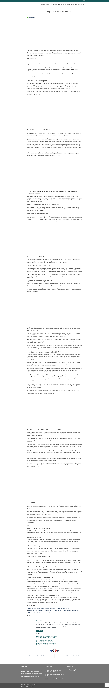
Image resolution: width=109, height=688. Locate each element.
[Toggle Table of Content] (39, 77)
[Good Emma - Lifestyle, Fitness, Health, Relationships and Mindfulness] (30, 4)
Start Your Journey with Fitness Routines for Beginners (48, 644)
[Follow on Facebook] (68, 670)
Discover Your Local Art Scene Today (44, 640)
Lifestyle (60, 4)
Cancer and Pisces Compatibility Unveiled (71, 655)
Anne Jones (39, 620)
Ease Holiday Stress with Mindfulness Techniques (55, 675)
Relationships (81, 4)
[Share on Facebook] (51, 650)
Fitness (64, 4)
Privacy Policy (34, 684)
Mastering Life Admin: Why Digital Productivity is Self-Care (54, 671)
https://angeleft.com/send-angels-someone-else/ (39, 612)
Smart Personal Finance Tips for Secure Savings (46, 643)
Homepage (43, 4)
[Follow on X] (72, 670)
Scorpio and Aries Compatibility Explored (38, 655)
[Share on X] (53, 650)
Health (68, 4)
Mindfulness (74, 4)
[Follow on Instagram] (70, 670)
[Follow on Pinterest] (75, 670)
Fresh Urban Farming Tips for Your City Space (46, 637)
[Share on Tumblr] (58, 650)
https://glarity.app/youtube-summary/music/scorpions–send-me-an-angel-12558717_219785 (48, 608)
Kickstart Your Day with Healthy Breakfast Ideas (46, 641)
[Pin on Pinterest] (56, 650)
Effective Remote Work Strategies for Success (46, 638)
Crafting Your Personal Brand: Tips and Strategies (47, 636)
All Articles (54, 4)
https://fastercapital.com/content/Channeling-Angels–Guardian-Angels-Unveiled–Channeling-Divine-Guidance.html (53, 610)
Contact (28, 684)
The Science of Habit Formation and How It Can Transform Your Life (55, 679)
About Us (48, 4)
